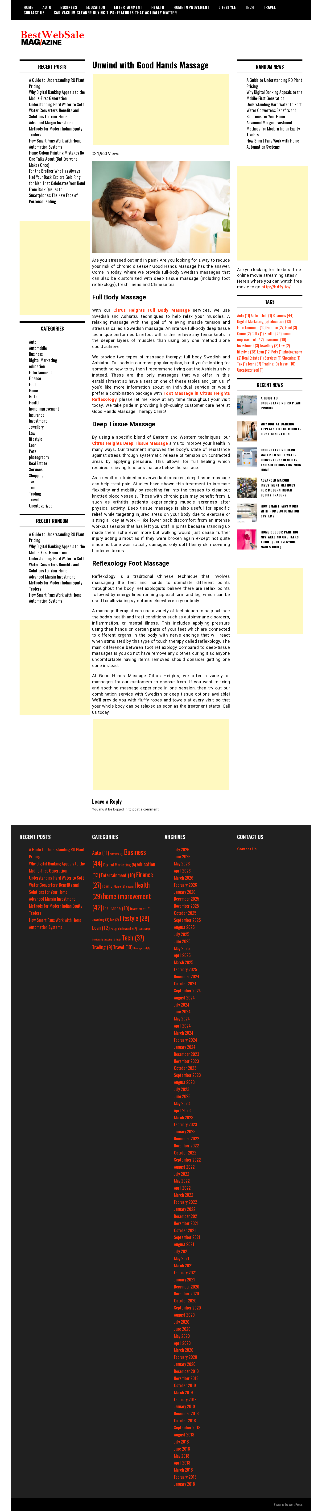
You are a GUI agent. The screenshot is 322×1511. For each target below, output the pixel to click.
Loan (33, 445)
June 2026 (182, 856)
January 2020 (184, 1364)
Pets (32, 451)
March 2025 (183, 962)
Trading (35, 494)
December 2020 (186, 1287)
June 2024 (182, 1011)
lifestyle (227, 7)
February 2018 (185, 1477)
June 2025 (182, 941)
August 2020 (184, 1315)
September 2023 (187, 1075)
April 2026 (182, 871)
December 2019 (186, 1371)
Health (158, 7)
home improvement (191, 7)
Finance (35, 378)
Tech (249, 7)
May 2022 (182, 1181)
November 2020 (186, 1293)
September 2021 (187, 1237)
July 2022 (181, 1174)
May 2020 (182, 1336)
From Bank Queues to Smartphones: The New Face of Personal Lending (53, 195)
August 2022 (184, 1167)
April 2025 (182, 955)
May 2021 (181, 1258)
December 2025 (186, 899)
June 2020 (182, 1329)
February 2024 (185, 1040)
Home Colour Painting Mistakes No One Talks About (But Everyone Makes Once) (56, 159)
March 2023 (183, 1117)
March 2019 (183, 1392)
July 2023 (181, 1089)
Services (35, 469)
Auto (46, 7)
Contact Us (34, 13)
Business (68, 7)
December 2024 (186, 976)
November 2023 (186, 1061)
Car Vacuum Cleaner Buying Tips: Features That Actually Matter (115, 13)
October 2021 (185, 1230)
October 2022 (185, 1153)
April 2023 (182, 1110)
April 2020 (182, 1343)
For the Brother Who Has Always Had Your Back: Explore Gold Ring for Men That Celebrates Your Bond (57, 177)
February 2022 (185, 1202)
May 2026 (182, 863)
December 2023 (186, 1054)
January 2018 (184, 1484)
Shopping (36, 475)
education (95, 7)
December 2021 (186, 1216)
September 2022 (187, 1160)
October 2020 (185, 1300)
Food (32, 384)
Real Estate (38, 463)
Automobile (38, 348)
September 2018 (187, 1427)
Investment (38, 421)
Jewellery (36, 427)
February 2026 (185, 885)
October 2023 (185, 1068)
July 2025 (181, 934)
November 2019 (186, 1378)
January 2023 (184, 1131)
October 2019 (185, 1385)
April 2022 (182, 1188)
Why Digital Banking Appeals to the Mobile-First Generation (57, 95)
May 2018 (181, 1456)
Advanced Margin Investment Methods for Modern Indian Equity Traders (55, 128)
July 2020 (181, 1322)
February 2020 (185, 1357)
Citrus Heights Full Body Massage (151, 310)
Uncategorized (40, 506)
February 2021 (185, 1272)
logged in (120, 809)
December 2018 (186, 1413)
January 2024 (184, 1047)
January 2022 (184, 1209)
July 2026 (181, 849)
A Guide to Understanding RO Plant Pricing (57, 83)
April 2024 (182, 1026)
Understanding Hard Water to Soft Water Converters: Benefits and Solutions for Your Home (56, 110)
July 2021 (181, 1251)
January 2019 (184, 1406)
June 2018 (182, 1449)
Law (32, 433)
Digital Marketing (43, 360)
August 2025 (184, 927)
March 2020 (183, 1350)
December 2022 (186, 1138)
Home (28, 7)
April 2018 (182, 1463)
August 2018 (184, 1434)
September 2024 (187, 990)
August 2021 (184, 1244)
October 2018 (185, 1420)
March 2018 (183, 1470)
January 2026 (184, 892)
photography (39, 457)
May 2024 (182, 1019)
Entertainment (128, 7)
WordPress (295, 1504)
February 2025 (185, 969)
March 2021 (183, 1265)
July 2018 (181, 1442)
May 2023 (182, 1103)
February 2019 (185, 1399)
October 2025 (185, 913)
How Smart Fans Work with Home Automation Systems (55, 144)
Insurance (36, 415)
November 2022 (186, 1145)
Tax (31, 481)
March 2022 (183, 1195)
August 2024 (184, 998)
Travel (269, 7)
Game (33, 390)
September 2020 (187, 1308)
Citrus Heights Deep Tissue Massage (130, 443)
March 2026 (183, 878)
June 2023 (182, 1096)
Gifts (33, 396)
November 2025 (186, 906)
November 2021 (186, 1223)
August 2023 (184, 1082)
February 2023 (185, 1124)
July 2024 (181, 1005)
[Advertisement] (161, 109)
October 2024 (185, 983)
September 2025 (187, 920)
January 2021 (184, 1279)
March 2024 (183, 1033)
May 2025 (182, 948)
